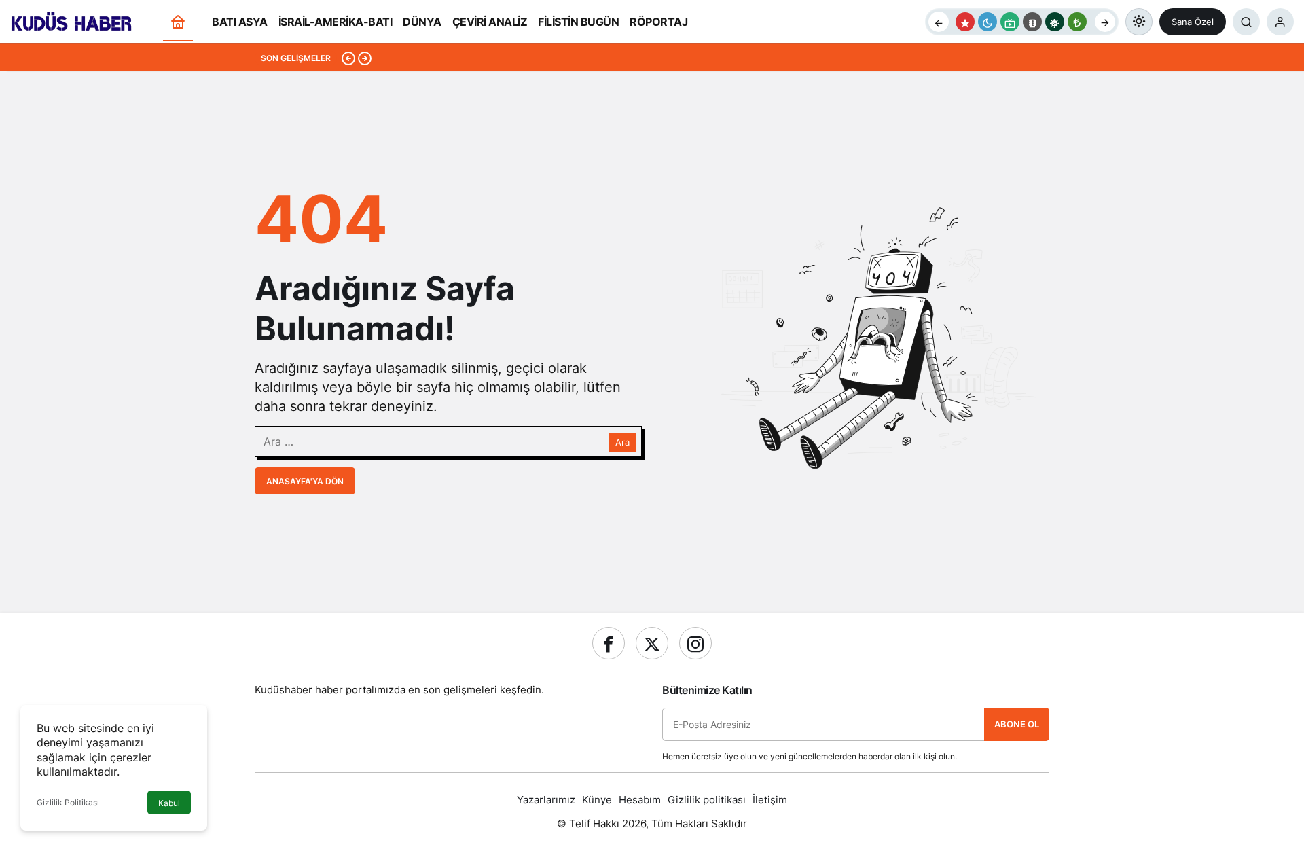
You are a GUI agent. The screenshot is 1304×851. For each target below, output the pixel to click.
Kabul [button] (169, 803)
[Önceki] (938, 22)
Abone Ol (1016, 724)
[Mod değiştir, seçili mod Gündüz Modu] (1139, 21)
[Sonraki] (1105, 22)
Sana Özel (1193, 21)
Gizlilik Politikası (68, 802)
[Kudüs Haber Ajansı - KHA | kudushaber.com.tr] (71, 20)
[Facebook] (608, 643)
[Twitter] (652, 643)
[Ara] (1246, 21)
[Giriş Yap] (1280, 21)
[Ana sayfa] (178, 22)
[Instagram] (695, 643)
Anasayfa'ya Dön (305, 481)
